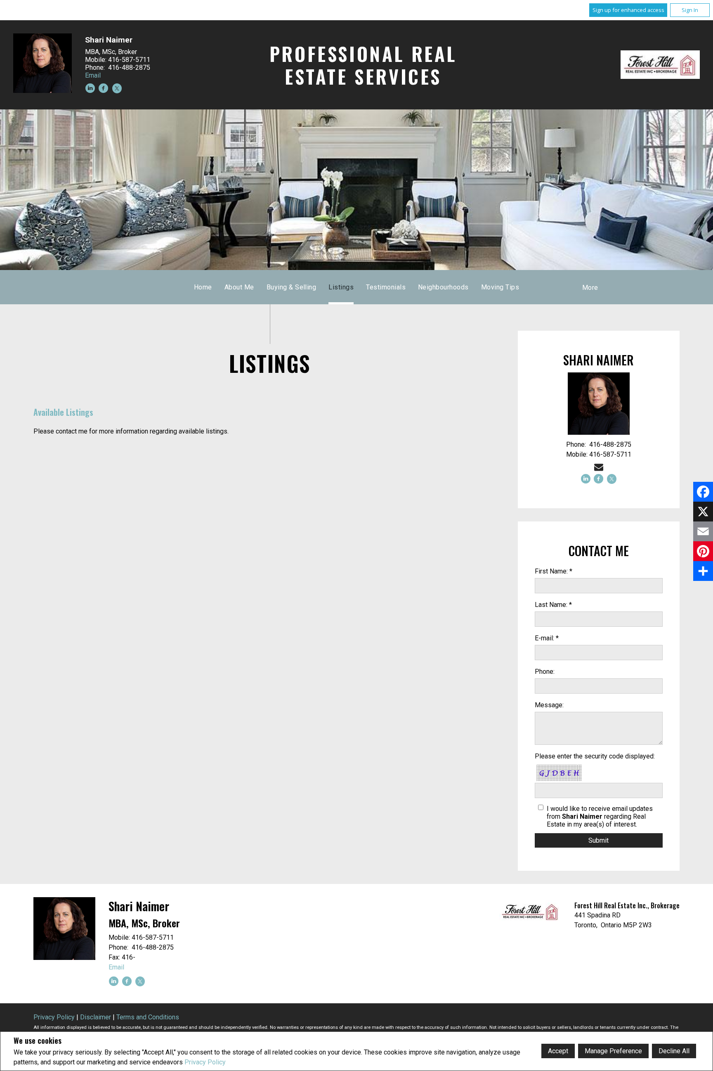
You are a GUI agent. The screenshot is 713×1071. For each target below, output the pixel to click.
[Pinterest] (703, 551)
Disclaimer (95, 1017)
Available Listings (63, 412)
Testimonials (386, 287)
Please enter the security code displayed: (595, 756)
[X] (703, 511)
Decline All (674, 1051)
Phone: (545, 671)
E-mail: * (547, 638)
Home (203, 287)
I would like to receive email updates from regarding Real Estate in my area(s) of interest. (600, 816)
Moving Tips (500, 287)
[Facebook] (703, 492)
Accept (558, 1051)
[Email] (703, 531)
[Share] (703, 571)
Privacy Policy (205, 1062)
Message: (549, 705)
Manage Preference (613, 1051)
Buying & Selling (291, 287)
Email (93, 75)
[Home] (660, 64)
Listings (341, 287)
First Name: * (553, 571)
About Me (239, 287)
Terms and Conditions (147, 1017)
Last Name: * (553, 605)
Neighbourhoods (443, 287)
